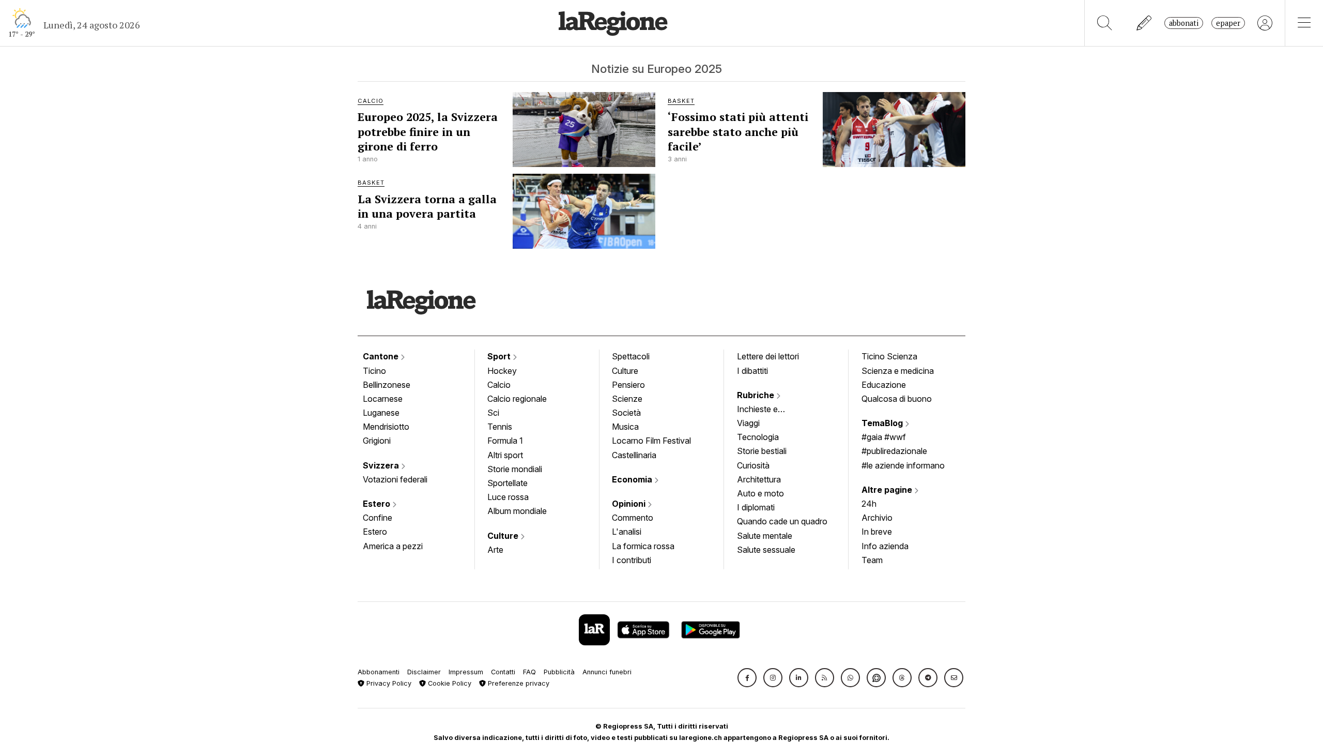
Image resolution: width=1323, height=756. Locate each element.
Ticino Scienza (889, 356)
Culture (503, 536)
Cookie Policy (448, 683)
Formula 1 (505, 440)
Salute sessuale (766, 550)
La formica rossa (643, 546)
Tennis (499, 426)
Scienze (627, 399)
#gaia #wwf (884, 437)
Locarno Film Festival (651, 440)
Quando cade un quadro (782, 521)
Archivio (877, 517)
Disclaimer (424, 672)
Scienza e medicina (898, 371)
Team (872, 560)
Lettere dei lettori (768, 356)
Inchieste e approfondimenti (767, 410)
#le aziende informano (903, 465)
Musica (625, 426)
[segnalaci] (1144, 23)
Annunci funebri (607, 672)
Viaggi (748, 423)
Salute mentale (764, 536)
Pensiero (628, 385)
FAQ (529, 672)
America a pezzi (393, 546)
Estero (377, 503)
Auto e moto (760, 493)
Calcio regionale (517, 399)
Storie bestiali (762, 451)
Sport (500, 356)
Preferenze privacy (517, 683)
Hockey (502, 371)
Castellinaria (634, 455)
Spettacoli (631, 356)
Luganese (381, 412)
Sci (493, 412)
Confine (377, 517)
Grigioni (377, 440)
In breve (877, 531)
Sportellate (507, 483)
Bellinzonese (386, 385)
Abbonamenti (378, 672)
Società (626, 412)
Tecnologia (758, 437)
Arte (495, 550)
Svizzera (382, 465)
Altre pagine (888, 490)
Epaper (1228, 23)
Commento (632, 517)
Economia (633, 479)
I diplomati (756, 507)
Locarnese (383, 399)
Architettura (759, 479)
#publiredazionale (894, 451)
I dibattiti (752, 371)
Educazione (884, 385)
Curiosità (753, 465)
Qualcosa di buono (897, 399)
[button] (747, 677)
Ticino (374, 371)
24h (869, 503)
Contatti (503, 672)
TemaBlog (883, 423)
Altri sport (505, 455)
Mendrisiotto (386, 426)
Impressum (466, 672)
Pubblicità (559, 672)
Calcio (499, 385)
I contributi (631, 560)
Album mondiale (517, 511)
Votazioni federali (395, 479)
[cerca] (1105, 23)
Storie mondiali (514, 469)
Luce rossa (508, 497)
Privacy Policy (387, 683)
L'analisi (626, 531)
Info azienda (885, 546)
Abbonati (1183, 23)
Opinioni (630, 503)
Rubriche (756, 395)
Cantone (382, 356)
